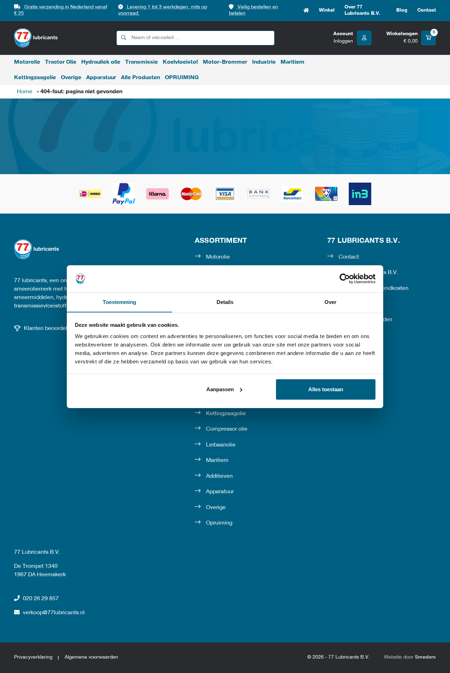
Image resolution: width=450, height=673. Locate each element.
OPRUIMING (182, 77)
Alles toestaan (325, 389)
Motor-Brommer (225, 62)
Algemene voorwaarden (91, 657)
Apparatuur (101, 77)
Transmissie (141, 62)
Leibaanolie (221, 445)
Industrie (264, 62)
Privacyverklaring (33, 657)
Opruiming (219, 523)
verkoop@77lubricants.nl (54, 612)
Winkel (327, 10)
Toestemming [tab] (119, 302)
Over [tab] (330, 302)
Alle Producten (140, 77)
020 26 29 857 (41, 598)
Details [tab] (225, 302)
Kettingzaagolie (35, 77)
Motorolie (27, 62)
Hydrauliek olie (100, 62)
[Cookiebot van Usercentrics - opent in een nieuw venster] (344, 278)
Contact (426, 10)
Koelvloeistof (180, 62)
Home (306, 10)
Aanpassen (220, 389)
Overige (71, 77)
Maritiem (292, 62)
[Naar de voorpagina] (36, 38)
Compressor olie (227, 429)
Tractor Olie (60, 62)
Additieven (219, 476)
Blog (401, 10)
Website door (410, 657)
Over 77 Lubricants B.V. (362, 10)
